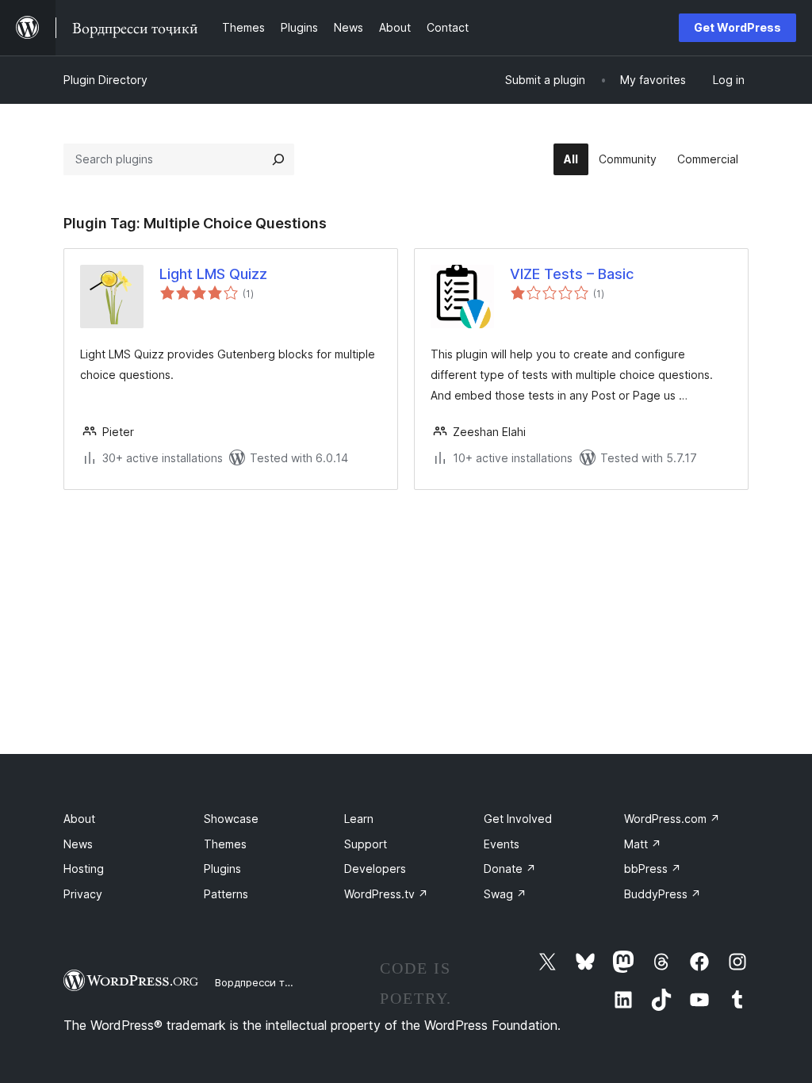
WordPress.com (672, 818)
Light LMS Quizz (213, 274)
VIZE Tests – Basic (572, 274)
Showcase (231, 818)
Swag (505, 894)
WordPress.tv (386, 894)
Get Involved (518, 818)
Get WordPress (737, 27)
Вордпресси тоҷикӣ (265, 982)
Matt (642, 844)
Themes (225, 844)
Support (365, 844)
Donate (510, 868)
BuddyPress (662, 894)
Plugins (222, 868)
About (79, 818)
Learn (358, 818)
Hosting (83, 868)
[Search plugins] (278, 159)
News (78, 844)
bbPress (652, 868)
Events (501, 844)
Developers (375, 868)
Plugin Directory (105, 79)
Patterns (226, 894)
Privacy (82, 894)
